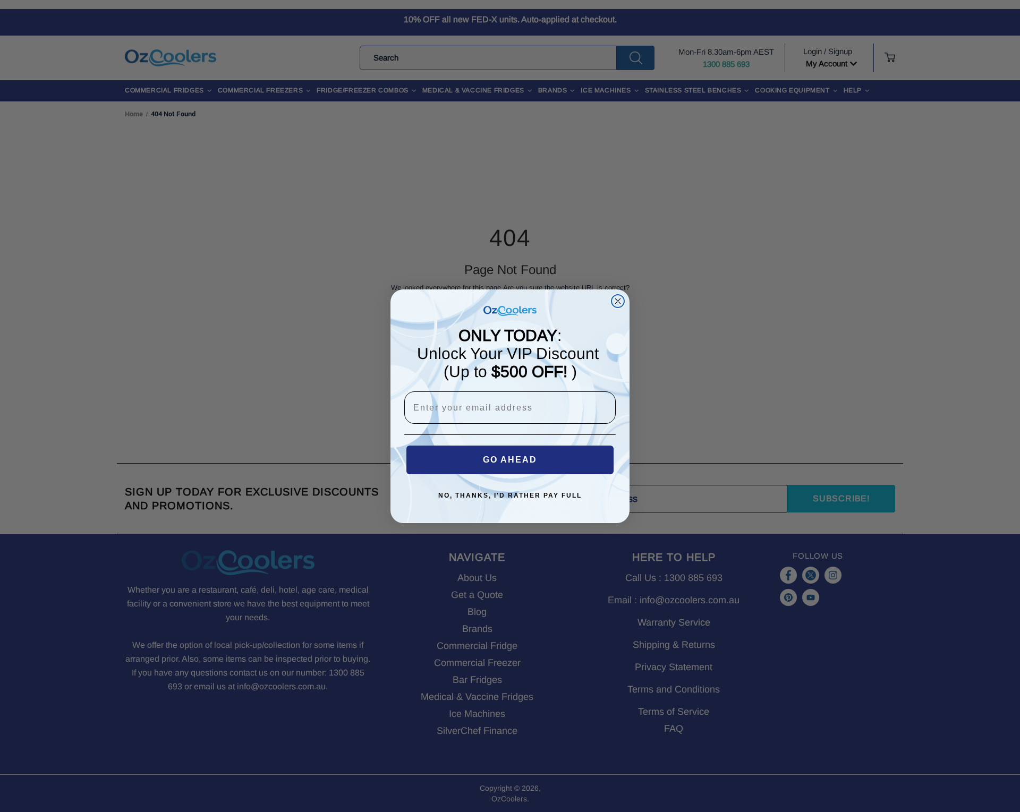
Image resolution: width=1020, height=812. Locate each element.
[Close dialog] (617, 301)
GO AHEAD (510, 459)
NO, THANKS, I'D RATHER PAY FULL (510, 495)
